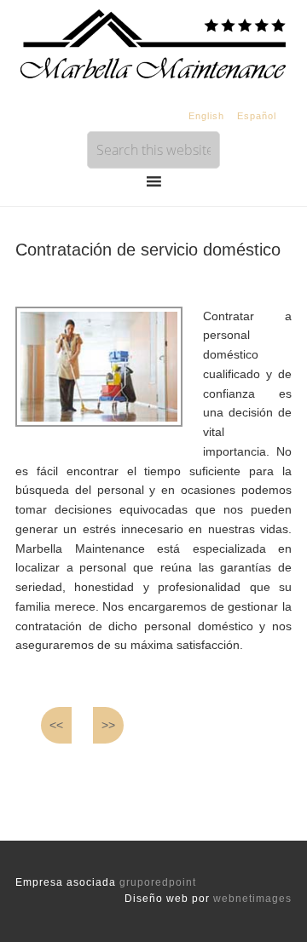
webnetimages (252, 899)
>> (108, 725)
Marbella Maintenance (153, 42)
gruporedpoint (157, 882)
